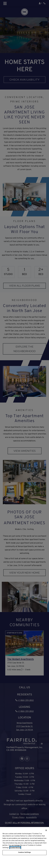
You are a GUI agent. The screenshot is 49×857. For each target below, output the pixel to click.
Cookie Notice (15, 848)
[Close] (46, 830)
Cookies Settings (24, 852)
